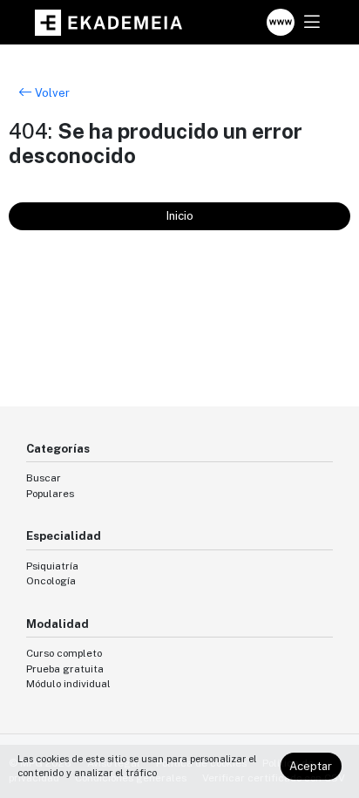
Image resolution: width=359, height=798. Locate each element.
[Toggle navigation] (312, 22)
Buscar (43, 478)
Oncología (51, 581)
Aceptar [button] (310, 766)
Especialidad (63, 535)
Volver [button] (51, 92)
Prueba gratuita (65, 669)
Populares (50, 494)
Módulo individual (68, 684)
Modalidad (57, 624)
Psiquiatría (52, 566)
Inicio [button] (179, 215)
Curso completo (64, 653)
